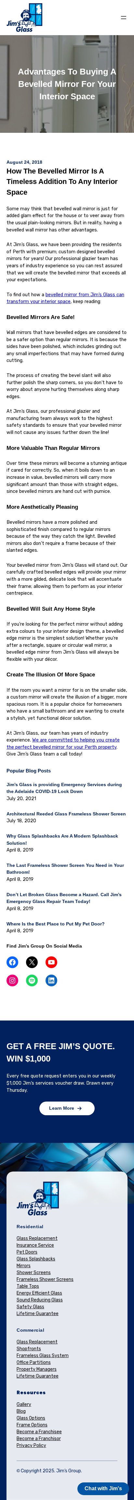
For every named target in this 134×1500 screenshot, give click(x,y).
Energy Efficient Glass (39, 1293)
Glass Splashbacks (36, 1259)
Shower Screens (34, 1272)
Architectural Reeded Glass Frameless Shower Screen (66, 813)
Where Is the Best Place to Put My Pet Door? (56, 923)
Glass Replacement (37, 1238)
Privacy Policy (31, 1445)
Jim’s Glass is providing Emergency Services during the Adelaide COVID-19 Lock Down (64, 788)
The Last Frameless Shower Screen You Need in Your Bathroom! (65, 869)
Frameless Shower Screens (45, 1279)
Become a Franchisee (39, 1432)
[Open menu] (123, 17)
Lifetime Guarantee (38, 1313)
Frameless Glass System (43, 1355)
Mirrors (24, 1266)
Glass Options (31, 1418)
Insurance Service (35, 1245)
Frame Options (32, 1425)
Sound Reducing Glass (40, 1300)
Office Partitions (34, 1362)
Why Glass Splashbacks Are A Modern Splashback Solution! (62, 839)
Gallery (24, 1404)
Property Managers (37, 1369)
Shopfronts (29, 1349)
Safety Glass (30, 1307)
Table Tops (28, 1286)
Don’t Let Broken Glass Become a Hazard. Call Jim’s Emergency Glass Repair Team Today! (64, 898)
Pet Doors (27, 1252)
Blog (21, 1411)
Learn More (61, 1108)
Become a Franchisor (39, 1438)
